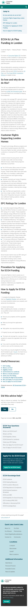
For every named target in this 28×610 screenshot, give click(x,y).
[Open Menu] (2, 7)
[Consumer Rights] (7, 2)
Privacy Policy (9, 597)
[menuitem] (14, 431)
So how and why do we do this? (12, 15)
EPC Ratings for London (10, 23)
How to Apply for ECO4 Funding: (12, 31)
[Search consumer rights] (26, 7)
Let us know (4, 517)
